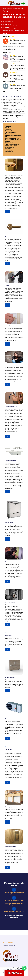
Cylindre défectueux (10, 136)
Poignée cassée (9, 142)
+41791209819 (14, 972)
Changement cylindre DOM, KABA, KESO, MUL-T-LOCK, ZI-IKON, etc (13, 140)
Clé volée (7, 127)
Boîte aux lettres (9, 147)
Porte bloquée (8, 130)
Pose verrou (8, 148)
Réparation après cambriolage (13, 135)
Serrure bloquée (9, 151)
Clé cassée (8, 129)
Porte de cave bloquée (11, 145)
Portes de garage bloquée (12, 144)
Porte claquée (8, 133)
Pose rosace (8, 153)
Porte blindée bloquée (11, 132)
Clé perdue (8, 126)
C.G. (4, 967)
